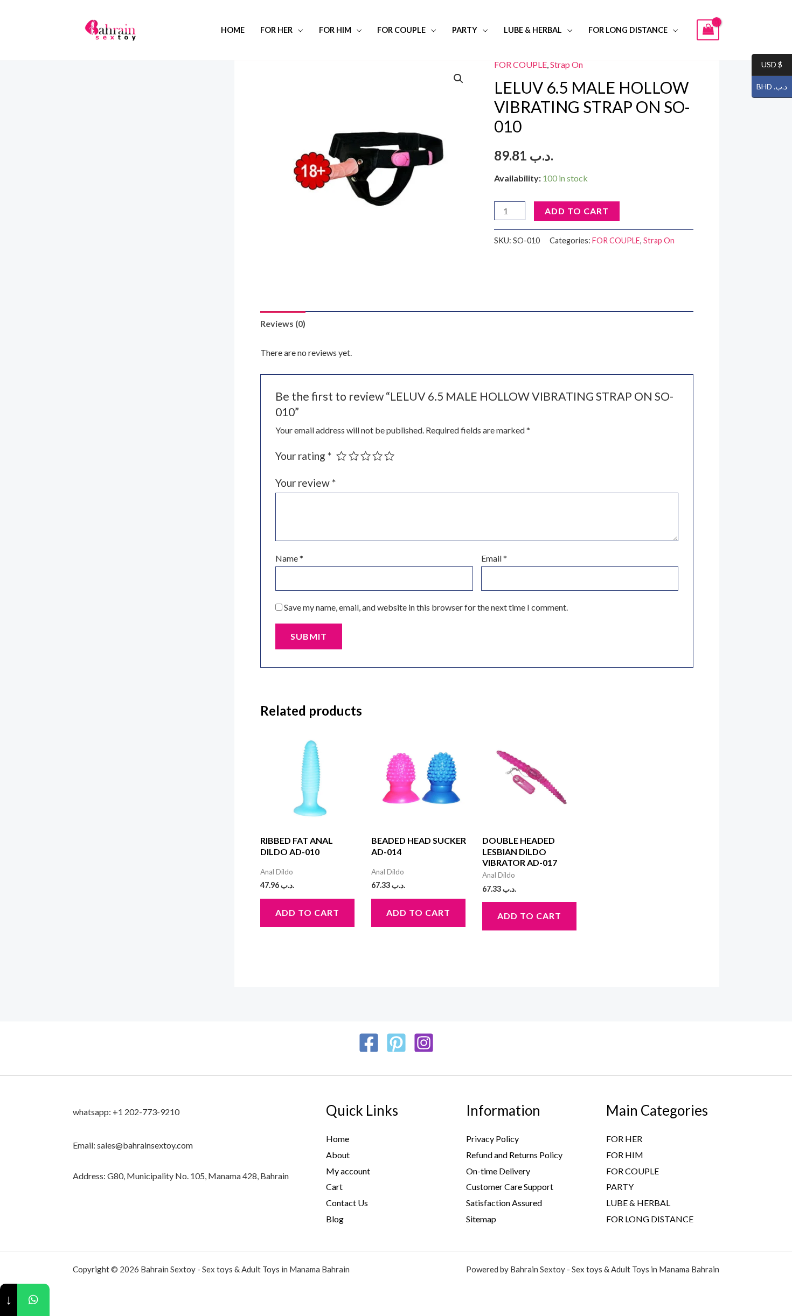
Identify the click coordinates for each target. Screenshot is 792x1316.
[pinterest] (396, 1042)
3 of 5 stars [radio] (365, 456)
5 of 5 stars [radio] (389, 456)
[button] (458, 78)
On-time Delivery (498, 1171)
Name (289, 558)
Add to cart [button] (307, 912)
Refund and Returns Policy (514, 1155)
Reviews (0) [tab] (282, 323)
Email (494, 558)
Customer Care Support (509, 1186)
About (338, 1155)
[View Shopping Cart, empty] (708, 29)
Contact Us (347, 1203)
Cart (334, 1186)
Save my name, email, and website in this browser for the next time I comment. (426, 607)
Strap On (566, 64)
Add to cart (577, 211)
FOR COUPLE (401, 29)
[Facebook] (368, 1042)
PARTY (464, 29)
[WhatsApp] (33, 1300)
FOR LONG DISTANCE (649, 1219)
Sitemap (481, 1219)
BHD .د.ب (769, 87)
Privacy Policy (492, 1138)
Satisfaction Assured (504, 1203)
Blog (335, 1219)
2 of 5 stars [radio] (354, 456)
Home (233, 29)
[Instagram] (423, 1042)
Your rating (303, 456)
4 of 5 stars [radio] (377, 456)
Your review (305, 483)
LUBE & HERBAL (533, 29)
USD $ (767, 65)
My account (348, 1171)
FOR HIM (335, 29)
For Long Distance (628, 29)
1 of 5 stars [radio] (341, 456)
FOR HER (276, 29)
